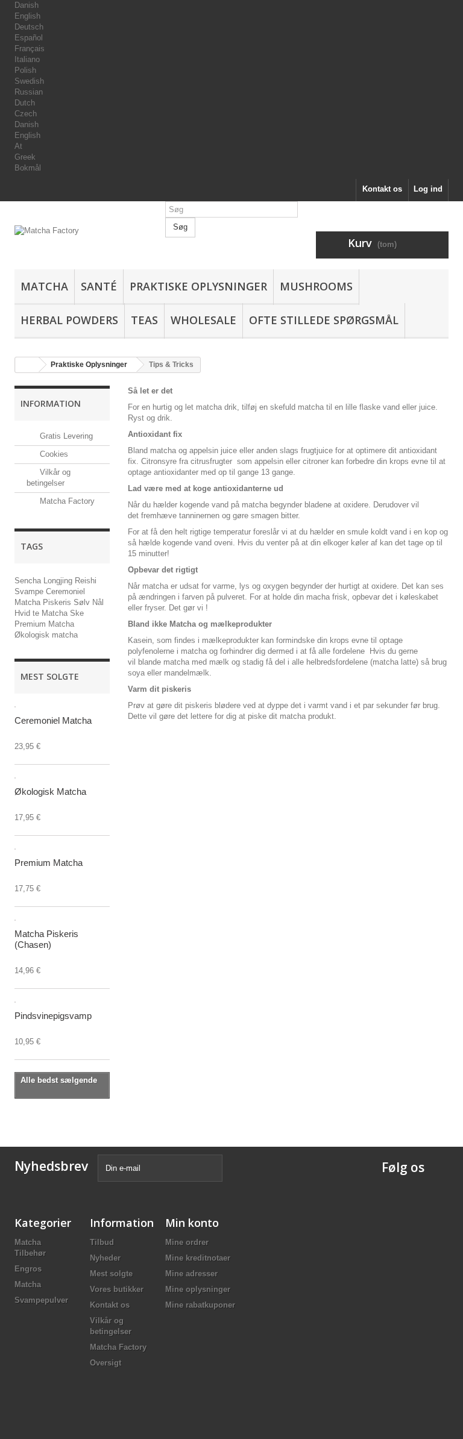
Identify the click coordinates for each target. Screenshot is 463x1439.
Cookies (52, 454)
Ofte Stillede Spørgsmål (323, 320)
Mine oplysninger (197, 1289)
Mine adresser (191, 1273)
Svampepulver (41, 1300)
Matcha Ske (63, 613)
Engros (28, 1268)
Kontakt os (382, 188)
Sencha (28, 580)
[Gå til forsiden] (27, 364)
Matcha (44, 286)
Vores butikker (116, 1289)
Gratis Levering (65, 435)
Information (50, 403)
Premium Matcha (44, 624)
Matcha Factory (66, 501)
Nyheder (105, 1257)
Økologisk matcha (46, 634)
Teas (144, 320)
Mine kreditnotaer (197, 1257)
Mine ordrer (187, 1242)
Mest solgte (49, 676)
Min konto (192, 1222)
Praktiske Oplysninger (198, 286)
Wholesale (203, 320)
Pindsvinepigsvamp (53, 1016)
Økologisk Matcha (50, 791)
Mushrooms (316, 286)
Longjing (59, 580)
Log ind (428, 188)
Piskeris (58, 602)
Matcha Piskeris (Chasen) (46, 939)
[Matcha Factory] (80, 247)
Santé (99, 286)
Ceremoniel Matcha (53, 720)
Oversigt (105, 1362)
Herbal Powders (69, 320)
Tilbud (102, 1242)
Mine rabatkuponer (200, 1304)
